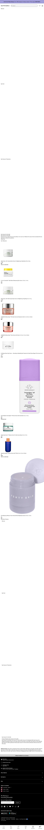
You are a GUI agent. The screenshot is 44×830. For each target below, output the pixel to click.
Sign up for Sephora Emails (6, 800)
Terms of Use (8, 819)
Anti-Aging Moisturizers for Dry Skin (34, 749)
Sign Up (17, 802)
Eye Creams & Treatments (5, 159)
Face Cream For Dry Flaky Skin (36, 741)
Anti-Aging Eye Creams (25, 751)
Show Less (3, 239)
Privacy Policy (3, 819)
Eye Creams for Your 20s (23, 749)
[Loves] (39, 5)
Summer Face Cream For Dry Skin (24, 741)
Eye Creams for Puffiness (15, 751)
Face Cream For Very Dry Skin (17, 740)
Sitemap (17, 819)
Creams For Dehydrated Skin (28, 740)
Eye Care (2, 83)
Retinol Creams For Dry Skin (12, 741)
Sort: (4, 240)
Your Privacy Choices (22, 819)
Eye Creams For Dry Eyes (7, 740)
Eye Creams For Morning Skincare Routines (10, 742)
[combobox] (24, 6)
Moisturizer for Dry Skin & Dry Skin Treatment (34, 748)
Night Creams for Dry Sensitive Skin (35, 751)
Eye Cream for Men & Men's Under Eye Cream (9, 749)
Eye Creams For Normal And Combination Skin (26, 742)
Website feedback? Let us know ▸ (22, 755)
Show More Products (4, 519)
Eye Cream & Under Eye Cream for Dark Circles (16, 748)
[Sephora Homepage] (5, 5)
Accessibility (13, 819)
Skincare (2, 8)
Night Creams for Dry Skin (5, 751)
